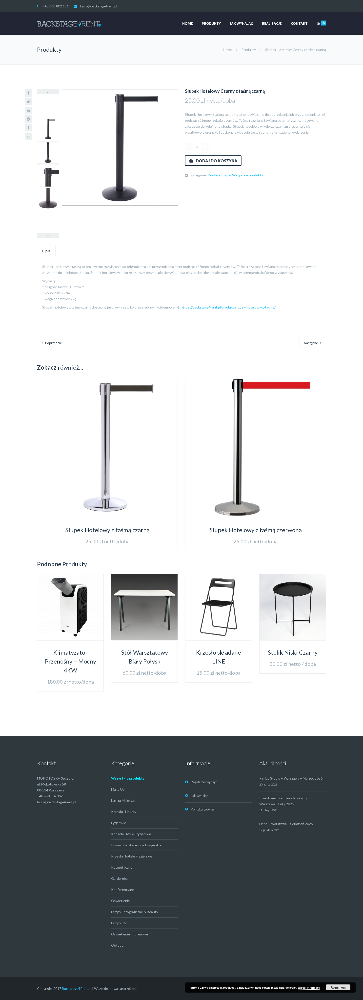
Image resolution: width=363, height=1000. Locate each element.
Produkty (211, 23)
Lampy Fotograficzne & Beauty (134, 912)
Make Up (118, 789)
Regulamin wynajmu (205, 782)
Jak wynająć (241, 23)
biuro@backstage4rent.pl (98, 6)
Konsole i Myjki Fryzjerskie (131, 834)
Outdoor (118, 945)
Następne (311, 343)
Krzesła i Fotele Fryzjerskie (131, 856)
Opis (46, 250)
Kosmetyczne (121, 867)
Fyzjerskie (118, 823)
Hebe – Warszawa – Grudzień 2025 (286, 824)
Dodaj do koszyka (216, 160)
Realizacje (272, 23)
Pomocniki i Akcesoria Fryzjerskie (136, 845)
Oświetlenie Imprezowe (129, 934)
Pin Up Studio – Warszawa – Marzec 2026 (291, 778)
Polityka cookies (203, 809)
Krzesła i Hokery (123, 812)
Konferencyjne (219, 175)
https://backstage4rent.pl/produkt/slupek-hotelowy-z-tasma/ (228, 307)
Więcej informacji (309, 987)
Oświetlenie (120, 901)
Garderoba (119, 878)
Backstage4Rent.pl (76, 988)
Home (187, 23)
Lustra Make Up (123, 800)
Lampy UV (119, 923)
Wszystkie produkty (247, 175)
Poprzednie (53, 343)
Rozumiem (338, 987)
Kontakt (299, 23)
